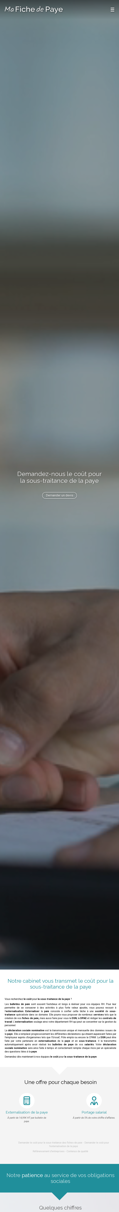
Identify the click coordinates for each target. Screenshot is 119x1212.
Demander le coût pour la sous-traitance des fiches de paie (50, 1142)
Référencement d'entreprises (48, 1151)
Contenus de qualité (77, 1151)
